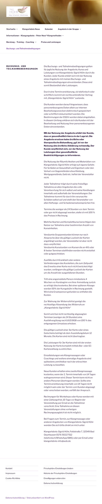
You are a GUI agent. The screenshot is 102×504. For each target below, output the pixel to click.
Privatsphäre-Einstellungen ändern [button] (58, 468)
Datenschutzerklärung (53, 483)
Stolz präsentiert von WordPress (40, 498)
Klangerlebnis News (31, 29)
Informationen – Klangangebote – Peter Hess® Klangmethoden (33, 35)
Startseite (10, 29)
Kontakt (9, 468)
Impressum (10, 473)
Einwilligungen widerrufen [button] (54, 478)
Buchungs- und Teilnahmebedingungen (23, 48)
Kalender (49, 29)
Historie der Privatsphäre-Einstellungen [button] (60, 473)
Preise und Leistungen (51, 42)
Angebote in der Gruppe (68, 29)
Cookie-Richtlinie (13, 478)
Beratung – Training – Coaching (20, 42)
